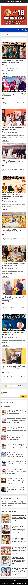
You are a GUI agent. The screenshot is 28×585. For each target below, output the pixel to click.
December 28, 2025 (13, 234)
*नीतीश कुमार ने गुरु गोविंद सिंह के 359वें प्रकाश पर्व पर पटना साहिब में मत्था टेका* (13, 264)
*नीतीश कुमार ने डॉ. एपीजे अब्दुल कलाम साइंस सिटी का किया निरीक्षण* (13, 162)
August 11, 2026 (16, 574)
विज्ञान (4, 157)
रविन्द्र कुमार (5, 65)
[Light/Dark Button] (19, 29)
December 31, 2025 (12, 65)
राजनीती (4, 90)
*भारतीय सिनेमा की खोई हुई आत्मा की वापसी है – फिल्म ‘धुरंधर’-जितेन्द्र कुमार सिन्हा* (13, 61)
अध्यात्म (4, 226)
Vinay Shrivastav (6, 502)
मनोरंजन (4, 56)
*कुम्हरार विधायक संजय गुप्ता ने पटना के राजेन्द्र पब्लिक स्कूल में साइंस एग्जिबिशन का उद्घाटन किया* (13, 368)
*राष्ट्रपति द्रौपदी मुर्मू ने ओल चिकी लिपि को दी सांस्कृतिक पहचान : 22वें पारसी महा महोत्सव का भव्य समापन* (13, 196)
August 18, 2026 (16, 553)
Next (21, 385)
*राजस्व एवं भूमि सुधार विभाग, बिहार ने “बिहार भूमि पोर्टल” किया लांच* (13, 333)
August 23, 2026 (16, 521)
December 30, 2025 (13, 98)
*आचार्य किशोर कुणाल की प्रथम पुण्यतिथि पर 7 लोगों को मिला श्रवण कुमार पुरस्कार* (13, 128)
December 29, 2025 (13, 201)
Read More (5, 73)
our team (14, 580)
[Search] (23, 29)
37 (18, 385)
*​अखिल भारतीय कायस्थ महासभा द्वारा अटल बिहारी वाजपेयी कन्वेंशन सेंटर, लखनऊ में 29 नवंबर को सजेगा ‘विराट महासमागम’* (19, 518)
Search (4, 392)
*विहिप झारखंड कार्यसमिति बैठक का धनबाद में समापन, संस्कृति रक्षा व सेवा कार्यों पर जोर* (13, 231)
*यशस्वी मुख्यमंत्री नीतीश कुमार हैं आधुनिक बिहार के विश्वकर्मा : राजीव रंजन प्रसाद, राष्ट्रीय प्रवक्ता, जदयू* (14, 299)
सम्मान (4, 123)
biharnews (19, 583)
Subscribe (26, 30)
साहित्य (4, 191)
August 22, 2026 (16, 532)
